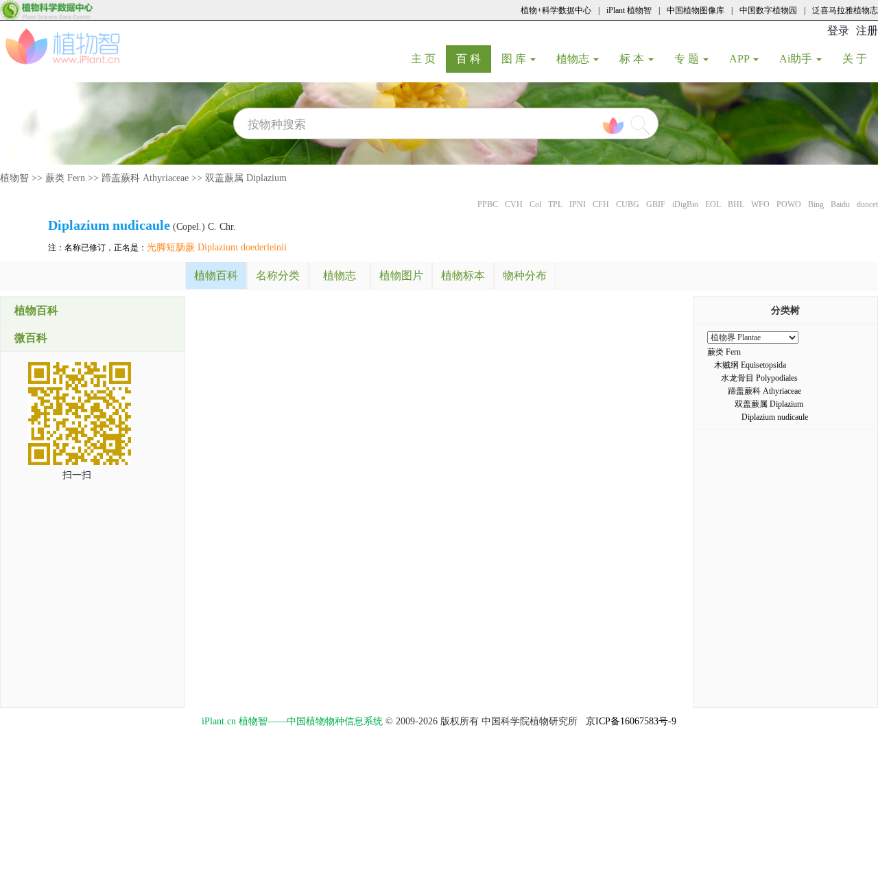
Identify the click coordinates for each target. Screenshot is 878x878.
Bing (816, 204)
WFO (760, 204)
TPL (555, 204)
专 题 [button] (688, 58)
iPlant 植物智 (629, 10)
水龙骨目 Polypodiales (759, 378)
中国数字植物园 (768, 10)
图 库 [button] (515, 58)
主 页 (428, 58)
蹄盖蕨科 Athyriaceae (145, 178)
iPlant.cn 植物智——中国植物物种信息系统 (292, 721)
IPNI (577, 204)
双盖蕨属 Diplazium (246, 178)
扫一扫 (76, 475)
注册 (867, 30)
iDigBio (685, 204)
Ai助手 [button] (797, 58)
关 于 (859, 58)
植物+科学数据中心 (556, 10)
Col (535, 204)
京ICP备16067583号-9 (631, 721)
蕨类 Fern (65, 178)
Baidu (840, 204)
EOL (713, 204)
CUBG (627, 204)
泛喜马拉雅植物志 (845, 10)
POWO (788, 204)
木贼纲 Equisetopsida (750, 365)
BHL (736, 204)
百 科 (473, 58)
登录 (838, 30)
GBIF (655, 204)
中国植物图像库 (695, 10)
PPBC (487, 204)
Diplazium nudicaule (774, 417)
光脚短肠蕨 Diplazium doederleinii (217, 247)
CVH (514, 204)
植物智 (14, 178)
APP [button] (740, 58)
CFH (601, 204)
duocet (867, 204)
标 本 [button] (633, 58)
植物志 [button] (574, 58)
